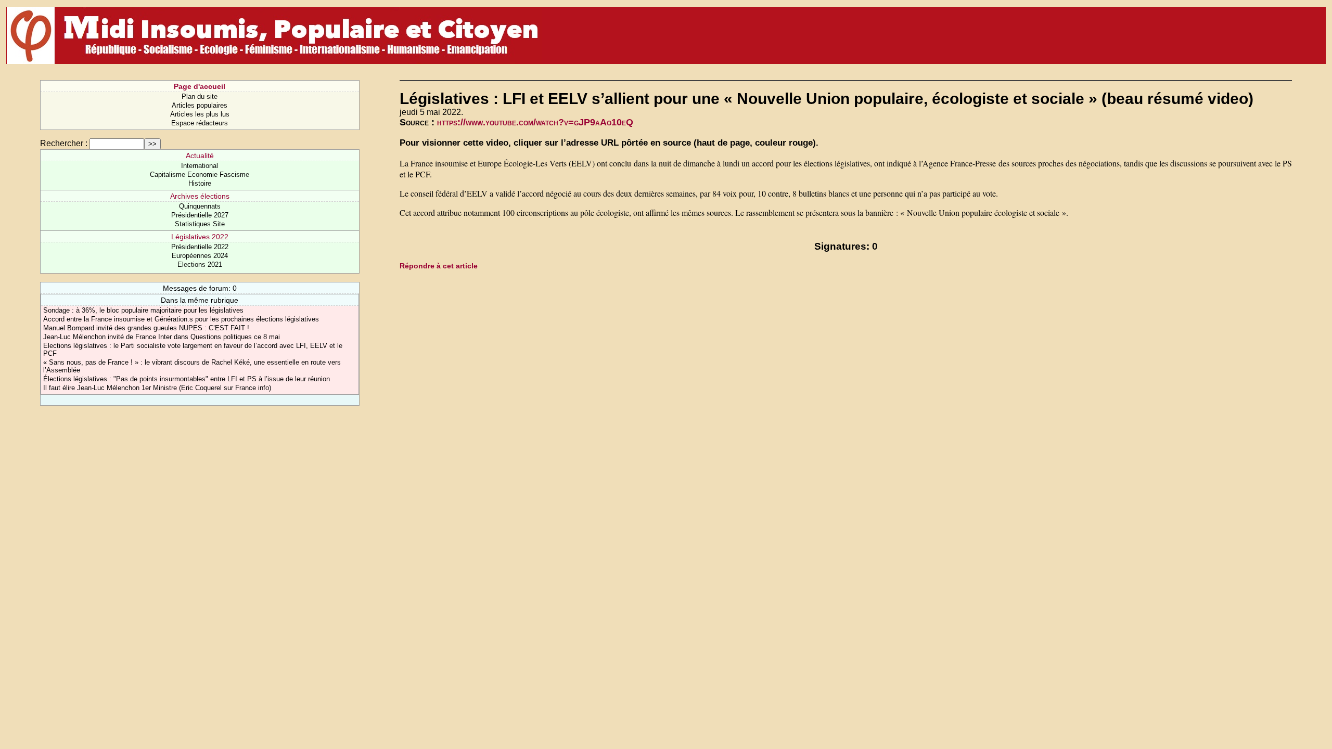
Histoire (199, 183)
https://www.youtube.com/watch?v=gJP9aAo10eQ (535, 122)
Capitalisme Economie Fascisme (199, 174)
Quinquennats (200, 206)
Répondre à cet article (439, 266)
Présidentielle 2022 (199, 247)
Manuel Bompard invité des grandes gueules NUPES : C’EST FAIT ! (146, 328)
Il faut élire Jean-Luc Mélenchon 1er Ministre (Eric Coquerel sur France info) (157, 388)
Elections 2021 (199, 264)
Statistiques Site (200, 224)
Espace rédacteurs (199, 123)
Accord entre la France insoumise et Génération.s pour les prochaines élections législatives (181, 319)
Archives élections (199, 196)
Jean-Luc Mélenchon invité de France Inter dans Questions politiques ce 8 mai (161, 337)
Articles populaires (199, 105)
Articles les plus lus (199, 114)
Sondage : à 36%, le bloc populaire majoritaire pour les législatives (143, 310)
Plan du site (199, 96)
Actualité (200, 155)
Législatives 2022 (199, 237)
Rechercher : (63, 143)
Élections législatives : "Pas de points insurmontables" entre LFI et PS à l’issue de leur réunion (186, 379)
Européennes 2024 (200, 256)
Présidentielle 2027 (199, 215)
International (199, 166)
